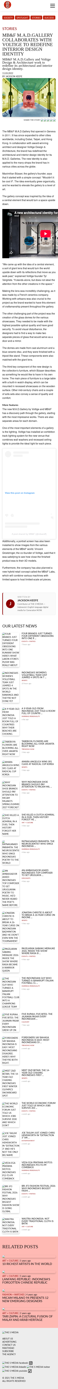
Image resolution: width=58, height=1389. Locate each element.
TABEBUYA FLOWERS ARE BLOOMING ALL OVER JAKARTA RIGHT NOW (38, 743)
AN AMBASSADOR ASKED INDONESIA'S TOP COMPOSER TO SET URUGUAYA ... (37, 872)
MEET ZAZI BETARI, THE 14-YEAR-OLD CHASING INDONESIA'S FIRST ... (36, 1072)
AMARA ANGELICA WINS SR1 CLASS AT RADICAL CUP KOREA (38, 763)
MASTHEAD (8, 1348)
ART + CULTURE (27, 822)
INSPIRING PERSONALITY (31, 716)
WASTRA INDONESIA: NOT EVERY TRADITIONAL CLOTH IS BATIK (38, 1221)
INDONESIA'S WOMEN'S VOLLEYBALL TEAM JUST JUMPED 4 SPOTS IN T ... (34, 675)
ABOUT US (7, 1339)
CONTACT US (9, 1345)
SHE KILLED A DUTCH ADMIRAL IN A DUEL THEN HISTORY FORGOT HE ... (38, 817)
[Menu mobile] (52, 6)
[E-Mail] (54, 120)
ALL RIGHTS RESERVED (14, 1381)
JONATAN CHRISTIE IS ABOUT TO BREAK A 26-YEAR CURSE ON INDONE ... (38, 915)
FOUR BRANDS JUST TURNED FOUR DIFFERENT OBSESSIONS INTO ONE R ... (38, 636)
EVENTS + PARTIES (28, 641)
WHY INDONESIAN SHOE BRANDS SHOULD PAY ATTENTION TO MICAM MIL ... (37, 784)
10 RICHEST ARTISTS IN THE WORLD (27, 1264)
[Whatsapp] (42, 120)
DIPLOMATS (26, 878)
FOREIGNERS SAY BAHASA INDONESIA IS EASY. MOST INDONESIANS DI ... (35, 1040)
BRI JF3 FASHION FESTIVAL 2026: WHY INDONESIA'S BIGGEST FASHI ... (39, 1188)
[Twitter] (51, 120)
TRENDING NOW (28, 749)
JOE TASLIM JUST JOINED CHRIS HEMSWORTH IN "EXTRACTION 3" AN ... (38, 1135)
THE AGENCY (9, 1354)
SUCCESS (49, 18)
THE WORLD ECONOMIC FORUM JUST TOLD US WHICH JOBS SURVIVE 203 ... (39, 1105)
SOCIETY (8, 18)
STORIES (36, 18)
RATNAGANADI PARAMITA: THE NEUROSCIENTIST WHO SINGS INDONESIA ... (38, 843)
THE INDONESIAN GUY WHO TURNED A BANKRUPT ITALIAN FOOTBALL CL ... (38, 980)
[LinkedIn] (48, 120)
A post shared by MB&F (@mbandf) (29, 534)
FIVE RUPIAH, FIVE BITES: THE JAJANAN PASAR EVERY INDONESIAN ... (37, 1016)
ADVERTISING (9, 1342)
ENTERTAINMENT (28, 1141)
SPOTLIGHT (22, 18)
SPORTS (24, 680)
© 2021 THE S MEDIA (13, 1378)
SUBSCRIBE (8, 1351)
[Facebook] (45, 120)
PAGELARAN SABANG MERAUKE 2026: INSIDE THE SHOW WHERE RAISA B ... (38, 951)
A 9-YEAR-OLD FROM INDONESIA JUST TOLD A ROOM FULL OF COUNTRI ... (38, 711)
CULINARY (25, 1022)
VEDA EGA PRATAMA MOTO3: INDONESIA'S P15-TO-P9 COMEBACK (37, 1165)
